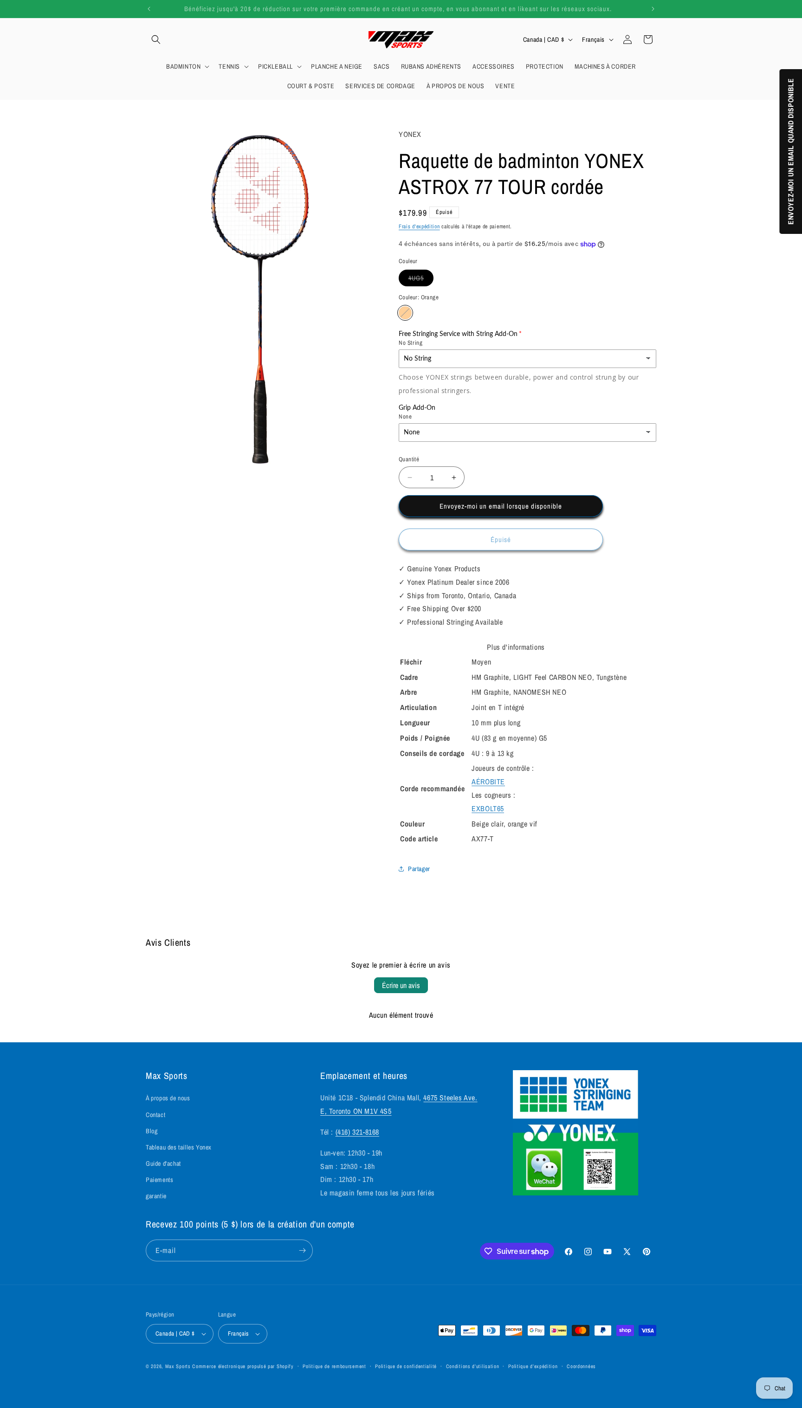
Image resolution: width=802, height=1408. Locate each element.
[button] (156, 39)
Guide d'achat (163, 1163)
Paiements (159, 1179)
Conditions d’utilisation (472, 1366)
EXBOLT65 (488, 808)
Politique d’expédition (532, 1366)
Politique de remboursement (334, 1366)
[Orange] (405, 312)
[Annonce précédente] (149, 9)
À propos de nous (168, 1098)
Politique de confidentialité (406, 1366)
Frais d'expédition (419, 226)
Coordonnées (581, 1366)
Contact (155, 1115)
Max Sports (178, 1366)
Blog (151, 1131)
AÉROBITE (488, 781)
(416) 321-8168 (357, 1132)
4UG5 (420, 279)
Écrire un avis (401, 985)
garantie (156, 1196)
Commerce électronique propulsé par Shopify (242, 1366)
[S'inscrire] (302, 1250)
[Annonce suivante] (653, 9)
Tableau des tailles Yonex (179, 1147)
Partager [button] (419, 869)
